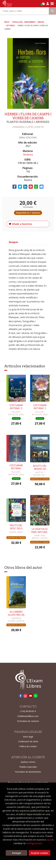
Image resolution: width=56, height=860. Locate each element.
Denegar (16, 852)
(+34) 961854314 (28, 711)
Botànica (11, 25)
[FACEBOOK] (20, 696)
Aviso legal (28, 736)
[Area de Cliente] (47, 3)
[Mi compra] (43, 3)
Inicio (6, 22)
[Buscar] (52, 11)
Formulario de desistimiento (28, 771)
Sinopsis (13, 242)
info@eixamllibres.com (28, 716)
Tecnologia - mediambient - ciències (28, 22)
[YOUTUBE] (30, 696)
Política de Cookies (28, 746)
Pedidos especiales (28, 766)
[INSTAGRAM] (25, 696)
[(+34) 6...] (35, 696)
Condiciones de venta (28, 741)
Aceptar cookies (39, 852)
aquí (48, 839)
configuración (34, 843)
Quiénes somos (28, 762)
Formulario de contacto (28, 721)
